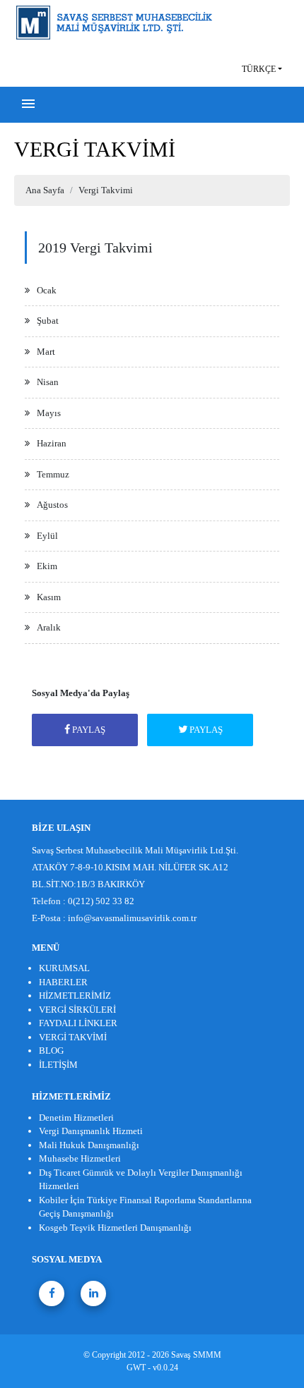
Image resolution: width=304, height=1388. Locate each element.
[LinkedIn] (93, 1293)
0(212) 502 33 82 (101, 901)
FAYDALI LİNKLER (78, 1023)
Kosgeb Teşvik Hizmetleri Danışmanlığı (115, 1227)
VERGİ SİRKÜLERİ (77, 1009)
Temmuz (53, 474)
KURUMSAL (64, 968)
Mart (46, 351)
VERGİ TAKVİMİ (73, 1037)
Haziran (51, 443)
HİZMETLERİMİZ (75, 995)
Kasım (49, 597)
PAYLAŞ (87, 729)
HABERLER (63, 982)
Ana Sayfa (44, 190)
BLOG (51, 1050)
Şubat (48, 320)
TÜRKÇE (259, 69)
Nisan (48, 382)
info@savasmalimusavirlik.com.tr (132, 918)
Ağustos (52, 504)
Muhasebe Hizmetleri (80, 1158)
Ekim (47, 566)
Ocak (47, 290)
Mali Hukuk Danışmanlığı (89, 1145)
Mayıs (49, 413)
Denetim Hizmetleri (76, 1117)
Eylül (47, 535)
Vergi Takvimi (105, 190)
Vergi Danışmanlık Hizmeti (91, 1131)
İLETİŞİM (58, 1064)
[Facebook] (51, 1293)
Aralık (49, 627)
